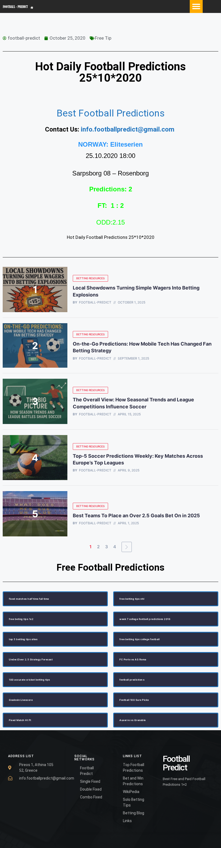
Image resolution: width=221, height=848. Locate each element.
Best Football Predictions (111, 113)
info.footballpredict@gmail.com (127, 129)
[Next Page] (127, 547)
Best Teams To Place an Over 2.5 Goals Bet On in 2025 (137, 515)
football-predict (95, 302)
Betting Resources (90, 278)
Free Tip (103, 38)
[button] (196, 6)
